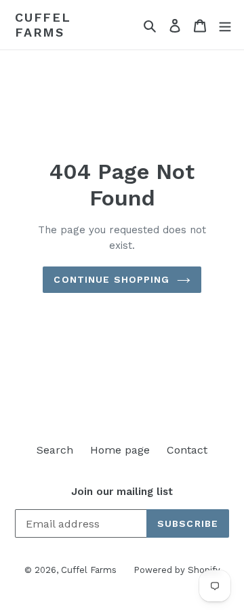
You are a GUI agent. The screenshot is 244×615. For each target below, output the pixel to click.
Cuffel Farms (43, 24)
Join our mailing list (122, 491)
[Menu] (225, 25)
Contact (187, 449)
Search (55, 449)
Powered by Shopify (177, 570)
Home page (120, 449)
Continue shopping (111, 279)
